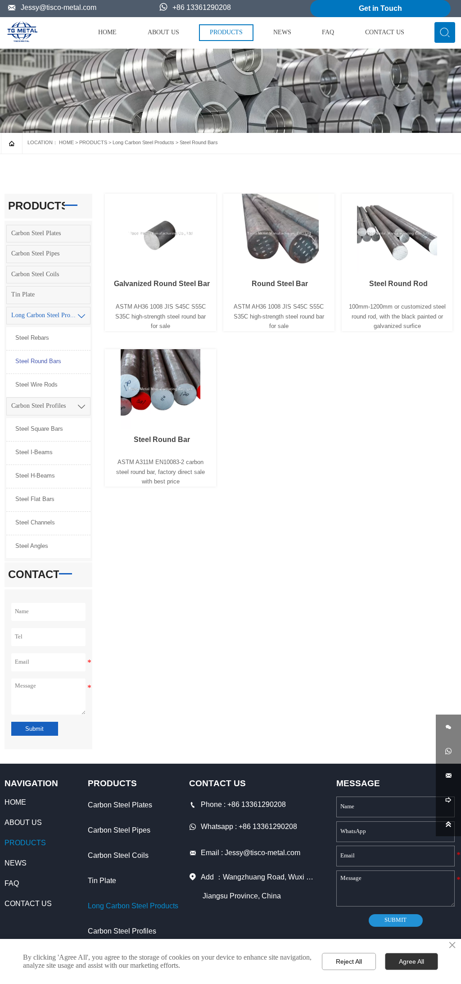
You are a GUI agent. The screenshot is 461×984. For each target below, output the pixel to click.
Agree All (411, 961)
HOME (66, 142)
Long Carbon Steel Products (143, 142)
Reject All (349, 961)
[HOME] (22, 31)
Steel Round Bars (199, 142)
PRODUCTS (93, 142)
